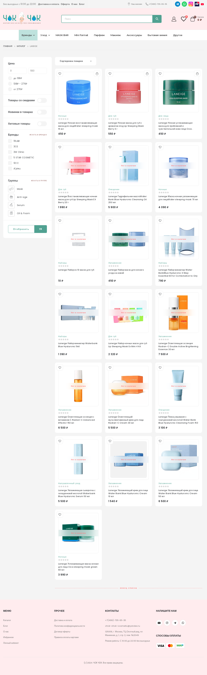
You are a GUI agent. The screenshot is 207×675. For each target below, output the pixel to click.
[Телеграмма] (175, 623)
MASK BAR (62, 35)
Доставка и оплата (48, 4)
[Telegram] (177, 4)
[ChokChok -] (21, 18)
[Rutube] (197, 4)
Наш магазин (136, 4)
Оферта (65, 4)
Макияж (115, 35)
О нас (74, 4)
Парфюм (99, 35)
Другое (177, 35)
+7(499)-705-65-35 (158, 4)
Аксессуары (134, 35)
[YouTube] (202, 4)
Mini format (81, 35)
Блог (82, 4)
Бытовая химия (157, 35)
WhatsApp (183, 623)
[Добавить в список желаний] (59, 73)
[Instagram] (191, 4)
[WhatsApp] (184, 4)
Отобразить (27, 229)
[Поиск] (156, 19)
